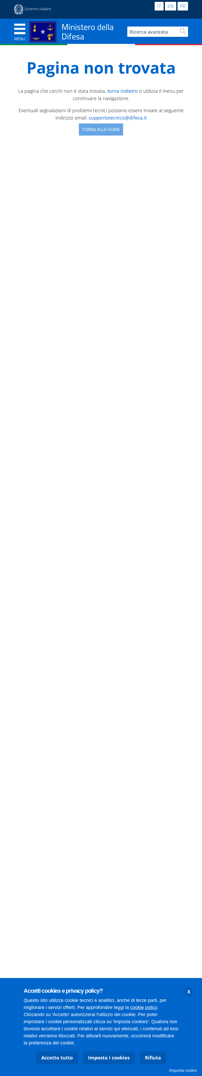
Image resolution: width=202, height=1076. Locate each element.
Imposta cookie (183, 1070)
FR (182, 6)
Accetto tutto (57, 1057)
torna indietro (122, 91)
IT (159, 6)
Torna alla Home (101, 129)
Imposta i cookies (109, 1057)
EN (171, 6)
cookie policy (143, 1007)
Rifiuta (153, 1057)
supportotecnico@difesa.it (118, 118)
